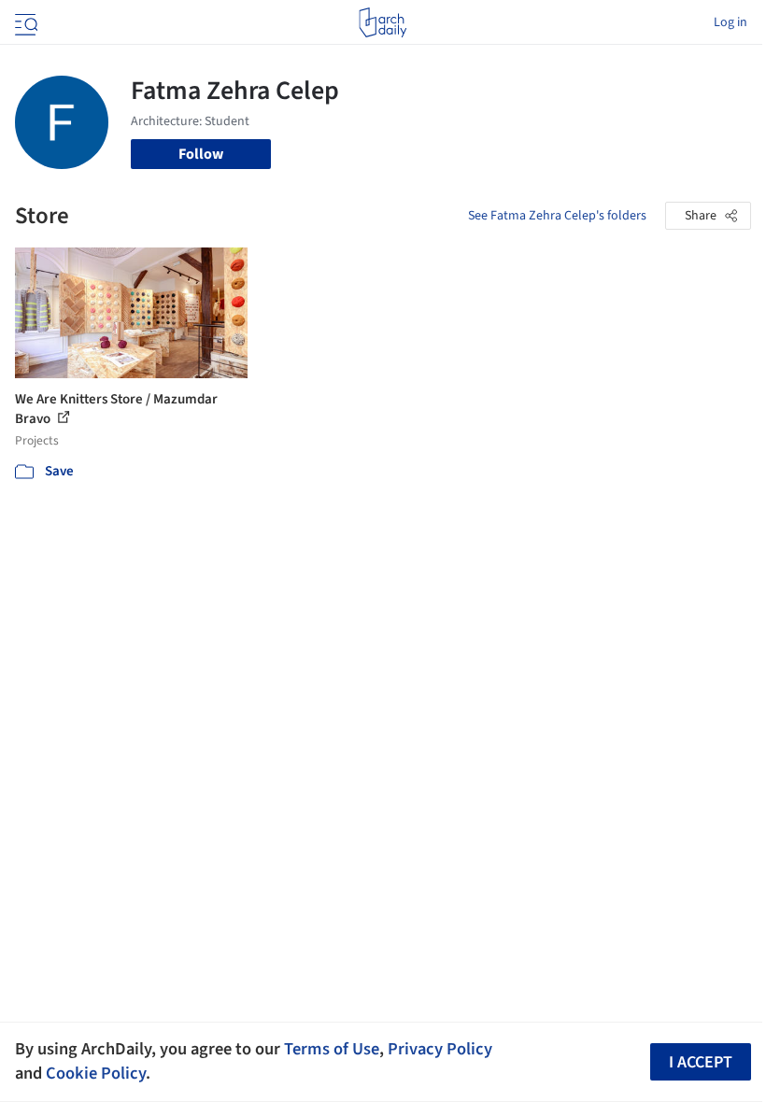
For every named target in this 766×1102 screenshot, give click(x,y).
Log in (730, 22)
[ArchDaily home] (382, 22)
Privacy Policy (440, 1049)
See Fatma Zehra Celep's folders (557, 215)
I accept (700, 1062)
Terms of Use (331, 1049)
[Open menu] (24, 22)
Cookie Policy (96, 1073)
